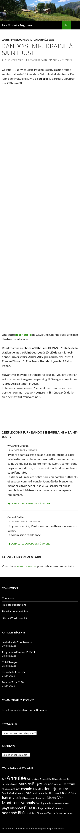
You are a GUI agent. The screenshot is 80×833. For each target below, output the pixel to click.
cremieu (27, 788)
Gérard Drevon (37, 60)
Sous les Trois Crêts (13, 682)
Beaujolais (24, 784)
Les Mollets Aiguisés (17, 25)
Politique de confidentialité (15, 828)
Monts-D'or (55, 798)
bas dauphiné (9, 784)
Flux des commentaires (15, 611)
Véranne (68, 813)
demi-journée (56, 788)
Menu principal (75, 25)
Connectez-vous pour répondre (30, 503)
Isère (6, 797)
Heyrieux (54, 792)
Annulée (16, 778)
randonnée (9, 813)
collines (15, 789)
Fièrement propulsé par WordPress (48, 828)
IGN (62, 792)
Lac (13, 798)
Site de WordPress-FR (14, 618)
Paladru (50, 803)
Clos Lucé (6, 789)
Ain (4, 779)
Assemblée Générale (51, 779)
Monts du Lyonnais (18, 802)
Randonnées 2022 (43, 39)
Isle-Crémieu (70, 793)
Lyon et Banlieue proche (17, 39)
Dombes (20, 792)
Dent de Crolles (9, 793)
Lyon (26, 798)
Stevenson (42, 813)
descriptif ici (23, 334)
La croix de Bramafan (14, 672)
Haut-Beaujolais (40, 792)
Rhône (23, 812)
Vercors (60, 813)
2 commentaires (62, 60)
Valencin (51, 813)
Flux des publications (14, 604)
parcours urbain (61, 803)
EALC (28, 793)
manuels (41, 798)
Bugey (37, 783)
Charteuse (56, 784)
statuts (32, 813)
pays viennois (12, 808)
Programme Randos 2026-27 (18, 652)
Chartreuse (69, 784)
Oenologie (41, 803)
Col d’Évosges (10, 662)
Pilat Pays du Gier (42, 808)
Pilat (28, 807)
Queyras (57, 808)
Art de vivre (33, 779)
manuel (33, 798)
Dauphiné (38, 789)
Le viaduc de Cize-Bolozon (17, 642)
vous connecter (26, 566)
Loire (19, 797)
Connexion (8, 598)
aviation (66, 779)
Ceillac (47, 784)
